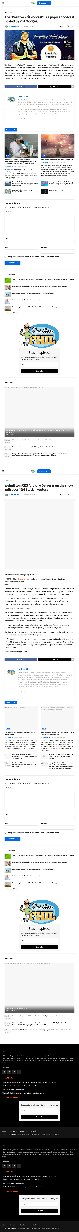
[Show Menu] (3, 3)
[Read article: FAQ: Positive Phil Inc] (44, 191)
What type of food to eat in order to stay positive (57, 160)
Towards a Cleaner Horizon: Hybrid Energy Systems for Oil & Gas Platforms (36, 447)
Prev (7, 312)
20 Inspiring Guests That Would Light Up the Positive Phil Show (33, 293)
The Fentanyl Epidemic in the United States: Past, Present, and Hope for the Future (24, 764)
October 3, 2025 (11, 434)
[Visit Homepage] (33, 3)
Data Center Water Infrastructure (16, 1008)
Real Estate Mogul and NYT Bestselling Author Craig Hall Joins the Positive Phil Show (40, 1016)
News (11, 12)
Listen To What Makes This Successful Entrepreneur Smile (31, 300)
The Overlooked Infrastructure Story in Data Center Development (23, 1093)
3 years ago (26, 26)
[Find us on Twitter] (9, 1072)
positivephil (15, 26)
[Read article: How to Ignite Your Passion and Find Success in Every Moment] (21, 718)
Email (7, 247)
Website (44, 247)
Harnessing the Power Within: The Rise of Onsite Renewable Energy (34, 307)
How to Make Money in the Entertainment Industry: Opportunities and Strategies (25, 183)
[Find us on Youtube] (14, 1072)
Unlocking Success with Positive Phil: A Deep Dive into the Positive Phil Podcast (61, 756)
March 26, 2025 (55, 162)
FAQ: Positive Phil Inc (56, 190)
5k (64, 162)
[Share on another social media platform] (72, 86)
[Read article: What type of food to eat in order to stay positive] (57, 146)
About (4, 1131)
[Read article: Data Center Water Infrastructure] (39, 988)
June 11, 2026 (10, 1010)
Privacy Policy (33, 1131)
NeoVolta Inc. (23, 579)
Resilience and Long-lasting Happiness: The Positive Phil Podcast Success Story (24, 756)
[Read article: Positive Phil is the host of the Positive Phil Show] (8, 191)
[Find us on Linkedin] (19, 1072)
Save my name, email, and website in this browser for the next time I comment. (33, 257)
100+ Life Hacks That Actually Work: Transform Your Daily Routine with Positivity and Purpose (43, 279)
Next (14, 312)
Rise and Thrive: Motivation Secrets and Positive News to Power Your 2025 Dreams (39, 286)
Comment (8, 212)
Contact (12, 1131)
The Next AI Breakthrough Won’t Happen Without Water (20, 1086)
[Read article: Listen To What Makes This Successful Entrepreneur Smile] (8, 301)
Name (7, 238)
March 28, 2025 (18, 737)
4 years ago (26, 494)
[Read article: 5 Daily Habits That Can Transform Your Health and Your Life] (8, 441)
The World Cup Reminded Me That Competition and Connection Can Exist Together (29, 1082)
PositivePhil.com (11, 1134)
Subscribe (45, 3)
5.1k (27, 166)
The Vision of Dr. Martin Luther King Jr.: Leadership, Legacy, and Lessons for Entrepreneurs (41, 1030)
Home (6, 12)
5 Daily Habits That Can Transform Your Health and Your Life (32, 440)
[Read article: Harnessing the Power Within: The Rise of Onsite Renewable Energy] (8, 308)
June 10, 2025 (18, 166)
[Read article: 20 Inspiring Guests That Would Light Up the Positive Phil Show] (8, 294)
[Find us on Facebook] (4, 1072)
